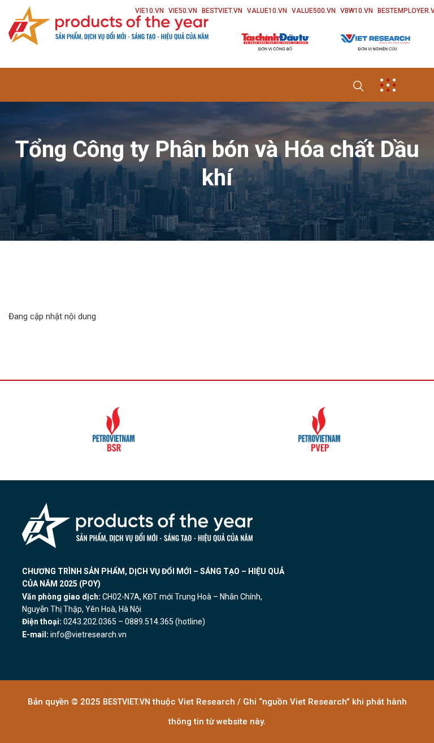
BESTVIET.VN (222, 11)
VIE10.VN (149, 11)
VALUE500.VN (314, 11)
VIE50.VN (182, 11)
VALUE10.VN (267, 11)
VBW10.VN (356, 11)
